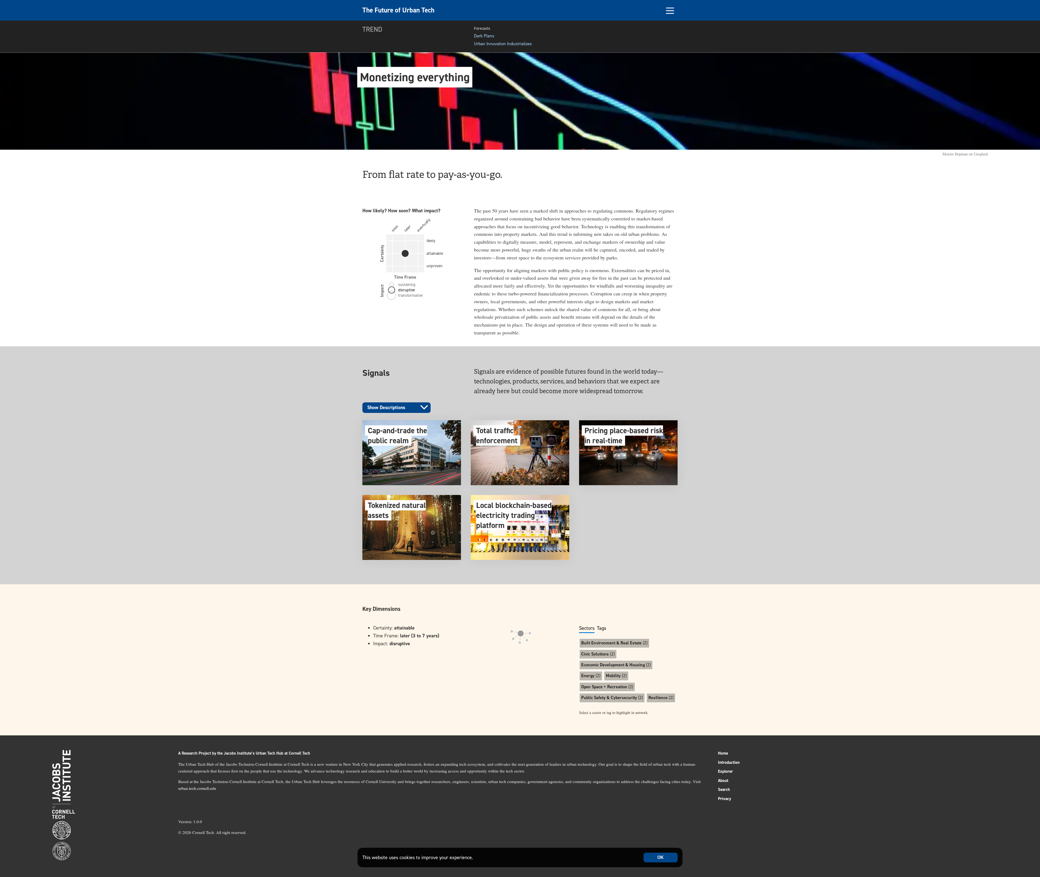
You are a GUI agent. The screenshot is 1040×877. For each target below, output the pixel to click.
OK (660, 857)
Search (724, 789)
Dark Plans (484, 36)
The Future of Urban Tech (398, 10)
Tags (601, 628)
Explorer (725, 771)
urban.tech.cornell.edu (197, 788)
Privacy (724, 798)
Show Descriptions (386, 407)
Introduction (729, 762)
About (723, 780)
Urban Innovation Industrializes (503, 44)
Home (723, 753)
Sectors (586, 628)
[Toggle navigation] (670, 10)
